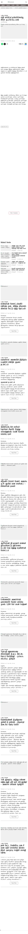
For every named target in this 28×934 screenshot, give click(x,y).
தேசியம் (8, 5)
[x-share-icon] (5, 44)
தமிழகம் (3, 5)
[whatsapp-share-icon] (2, 44)
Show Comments (14, 213)
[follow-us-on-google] (25, 44)
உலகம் (13, 5)
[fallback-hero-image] (6, 248)
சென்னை (16, 615)
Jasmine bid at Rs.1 (4, 126)
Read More (14, 331)
